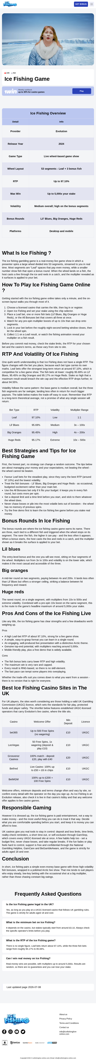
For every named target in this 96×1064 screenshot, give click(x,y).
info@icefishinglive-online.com (68, 1033)
